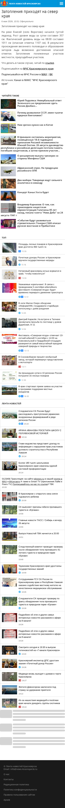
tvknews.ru (39, 479)
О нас (7, 774)
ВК (51, 74)
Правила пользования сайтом (19, 794)
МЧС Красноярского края (38, 68)
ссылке (49, 63)
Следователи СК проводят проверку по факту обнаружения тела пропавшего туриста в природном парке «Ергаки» (39, 601)
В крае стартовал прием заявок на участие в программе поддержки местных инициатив (40, 389)
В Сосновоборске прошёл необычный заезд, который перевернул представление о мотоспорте (40, 360)
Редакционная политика (16, 784)
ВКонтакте (14, 481)
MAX (44, 74)
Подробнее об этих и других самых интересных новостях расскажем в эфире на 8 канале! (40, 618)
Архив (7, 799)
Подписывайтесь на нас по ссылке (30, 484)
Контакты (9, 779)
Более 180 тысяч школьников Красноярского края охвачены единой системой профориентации (38, 466)
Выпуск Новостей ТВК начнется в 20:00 (39, 533)
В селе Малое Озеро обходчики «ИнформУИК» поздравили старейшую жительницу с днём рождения (38, 306)
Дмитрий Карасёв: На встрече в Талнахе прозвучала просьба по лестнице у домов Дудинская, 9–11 (39, 322)
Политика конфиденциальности (20, 789)
